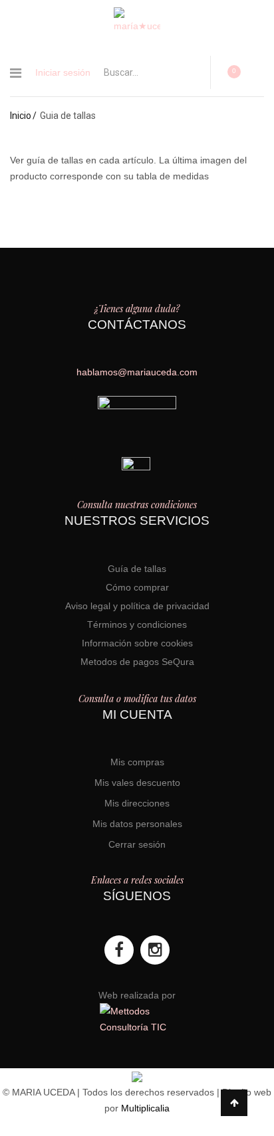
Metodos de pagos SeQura (137, 661)
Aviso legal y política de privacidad (137, 606)
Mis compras (137, 762)
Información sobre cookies (137, 643)
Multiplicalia (145, 1108)
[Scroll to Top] (234, 1102)
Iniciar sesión (62, 72)
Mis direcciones (137, 803)
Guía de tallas (137, 568)
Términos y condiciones (137, 624)
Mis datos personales (137, 823)
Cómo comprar (137, 587)
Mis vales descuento (137, 782)
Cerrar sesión (137, 844)
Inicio (20, 115)
